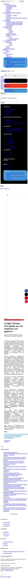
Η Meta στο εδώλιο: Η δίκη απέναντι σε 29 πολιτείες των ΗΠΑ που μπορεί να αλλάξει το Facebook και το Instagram (13, 463)
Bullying (8, 36)
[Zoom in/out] (5, 574)
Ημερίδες (5, 543)
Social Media (9, 7)
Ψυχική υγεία (6, 533)
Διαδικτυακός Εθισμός (11, 34)
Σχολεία (8, 14)
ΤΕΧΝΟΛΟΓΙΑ (7, 41)
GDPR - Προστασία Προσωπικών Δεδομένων (14, 551)
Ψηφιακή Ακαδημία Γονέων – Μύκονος (15, 59)
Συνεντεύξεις (9, 56)
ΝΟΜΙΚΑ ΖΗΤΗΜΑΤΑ (9, 49)
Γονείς (10, 29)
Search (21, 1)
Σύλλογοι (8, 16)
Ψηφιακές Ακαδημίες (8, 541)
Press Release (9, 54)
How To (8, 19)
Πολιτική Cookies (7, 553)
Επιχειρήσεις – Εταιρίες (11, 15)
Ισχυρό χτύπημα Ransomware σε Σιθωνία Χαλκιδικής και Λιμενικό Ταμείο (12, 475)
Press (7, 55)
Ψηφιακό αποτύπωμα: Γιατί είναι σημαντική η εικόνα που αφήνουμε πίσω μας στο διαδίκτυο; (14, 488)
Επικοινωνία (6, 526)
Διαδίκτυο (7, 188)
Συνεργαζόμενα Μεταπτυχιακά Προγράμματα (16, 18)
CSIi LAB (5, 50)
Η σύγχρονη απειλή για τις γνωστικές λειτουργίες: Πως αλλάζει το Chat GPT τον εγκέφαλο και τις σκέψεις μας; (14, 509)
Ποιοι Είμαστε (6, 522)
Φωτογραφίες (6, 524)
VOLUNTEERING (9, 90)
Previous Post (7, 440)
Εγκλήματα (8, 9)
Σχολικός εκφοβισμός (14, 38)
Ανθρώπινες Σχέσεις (11, 33)
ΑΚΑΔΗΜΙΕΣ (6, 20)
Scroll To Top (4, 576)
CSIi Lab (5, 545)
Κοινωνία (8, 11)
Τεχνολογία (6, 535)
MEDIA (5, 52)
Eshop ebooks (9, 25)
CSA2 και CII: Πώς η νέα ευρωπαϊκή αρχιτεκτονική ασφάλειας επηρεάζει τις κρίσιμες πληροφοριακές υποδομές (15, 500)
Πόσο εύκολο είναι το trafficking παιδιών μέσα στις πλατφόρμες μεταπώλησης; (15, 494)
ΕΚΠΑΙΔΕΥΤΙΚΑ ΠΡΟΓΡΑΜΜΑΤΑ (12, 12)
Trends (7, 47)
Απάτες (8, 10)
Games (10, 45)
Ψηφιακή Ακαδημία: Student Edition (14, 23)
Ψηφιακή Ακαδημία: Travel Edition (14, 24)
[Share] (2, 574)
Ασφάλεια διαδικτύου (11, 5)
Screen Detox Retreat (11, 40)
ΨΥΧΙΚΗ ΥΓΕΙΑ (7, 27)
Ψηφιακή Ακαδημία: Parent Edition (14, 22)
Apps (10, 43)
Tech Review (9, 42)
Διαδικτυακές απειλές (11, 6)
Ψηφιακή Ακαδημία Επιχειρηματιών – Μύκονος (16, 179)
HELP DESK (7, 80)
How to (8, 46)
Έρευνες (8, 51)
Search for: (3, 1)
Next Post (6, 441)
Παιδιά (10, 32)
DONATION (7, 85)
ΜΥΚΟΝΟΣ (6, 58)
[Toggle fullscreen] (4, 574)
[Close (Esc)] (1, 574)
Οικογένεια (8, 28)
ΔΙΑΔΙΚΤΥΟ (6, 3)
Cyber (10, 37)
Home (2, 188)
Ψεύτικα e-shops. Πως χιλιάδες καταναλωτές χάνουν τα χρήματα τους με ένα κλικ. (15, 481)
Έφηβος (11, 31)
